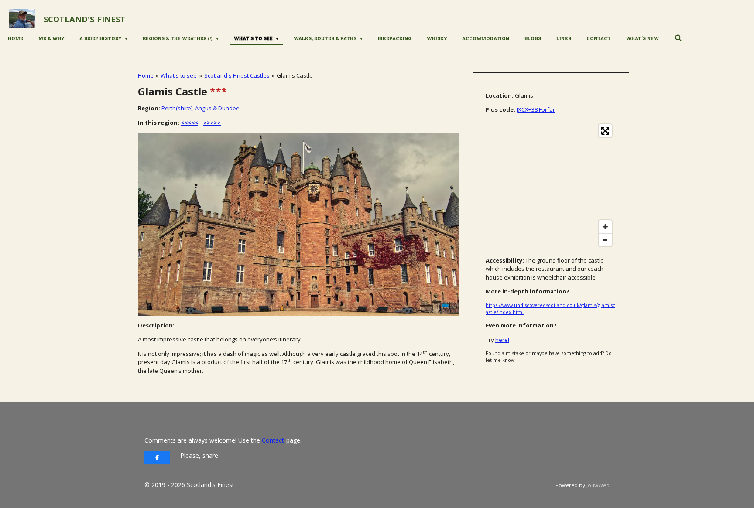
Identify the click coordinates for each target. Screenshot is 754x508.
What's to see (179, 75)
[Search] (678, 38)
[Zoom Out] (605, 239)
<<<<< (189, 122)
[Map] (551, 185)
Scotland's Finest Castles (237, 75)
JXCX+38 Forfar (536, 109)
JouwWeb (598, 485)
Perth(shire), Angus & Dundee (200, 108)
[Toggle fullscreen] (605, 130)
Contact (273, 440)
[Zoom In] (605, 226)
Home (146, 75)
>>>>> (212, 122)
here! (502, 340)
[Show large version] (298, 224)
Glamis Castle (295, 75)
